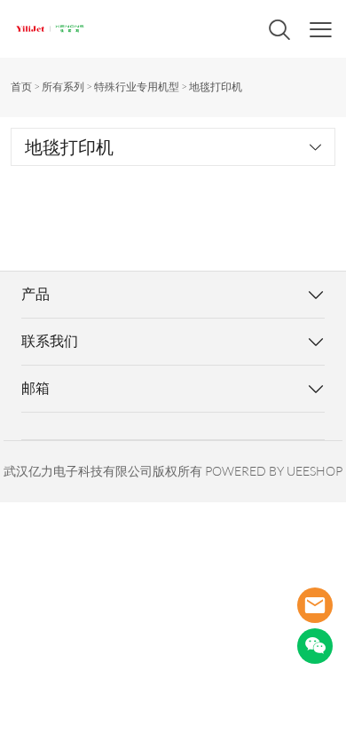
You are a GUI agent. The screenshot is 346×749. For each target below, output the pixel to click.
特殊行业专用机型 (136, 86)
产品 (35, 294)
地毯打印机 (215, 86)
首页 (21, 86)
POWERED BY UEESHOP (273, 470)
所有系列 (63, 86)
